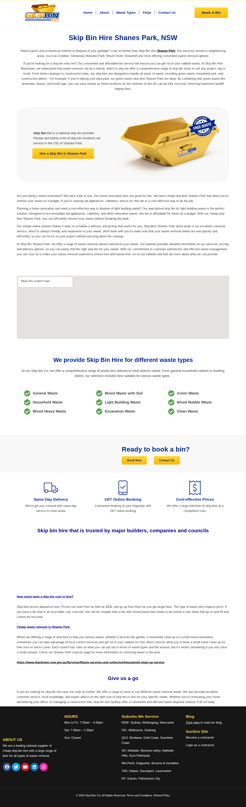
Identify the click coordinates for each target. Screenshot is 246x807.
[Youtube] (25, 767)
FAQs (147, 12)
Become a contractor (200, 737)
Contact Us (167, 12)
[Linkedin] (34, 767)
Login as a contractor (200, 745)
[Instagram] (43, 767)
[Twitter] (16, 767)
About (104, 12)
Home (87, 12)
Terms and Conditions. (140, 795)
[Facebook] (7, 767)
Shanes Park (166, 51)
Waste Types (126, 12)
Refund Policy (162, 795)
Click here (193, 722)
